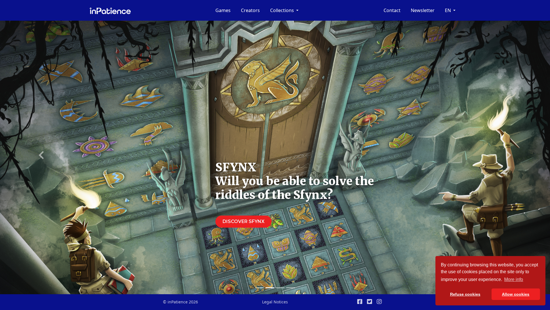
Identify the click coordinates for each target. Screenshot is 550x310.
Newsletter (423, 10)
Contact (392, 10)
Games (223, 10)
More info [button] (513, 279)
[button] (41, 155)
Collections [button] (282, 10)
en (448, 10)
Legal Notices (275, 302)
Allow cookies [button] (515, 294)
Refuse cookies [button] (465, 294)
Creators (250, 10)
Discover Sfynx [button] (243, 221)
